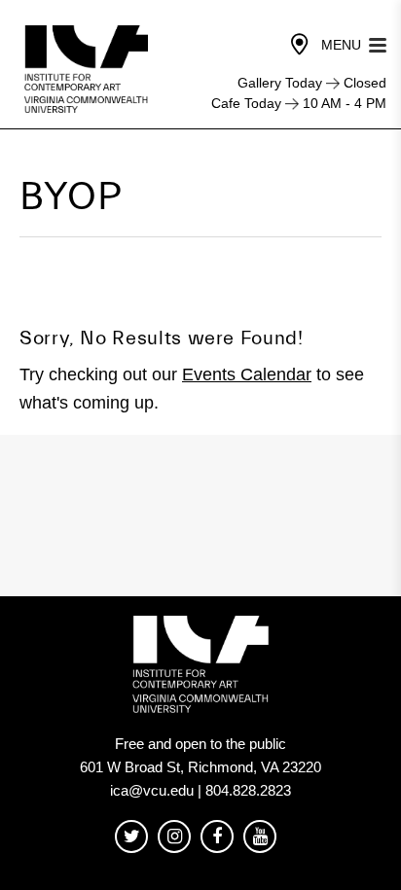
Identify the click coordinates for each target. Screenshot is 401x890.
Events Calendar (246, 374)
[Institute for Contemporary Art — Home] (88, 69)
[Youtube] (259, 837)
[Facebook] (217, 837)
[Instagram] (174, 837)
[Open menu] (377, 43)
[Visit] (299, 44)
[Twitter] (131, 837)
